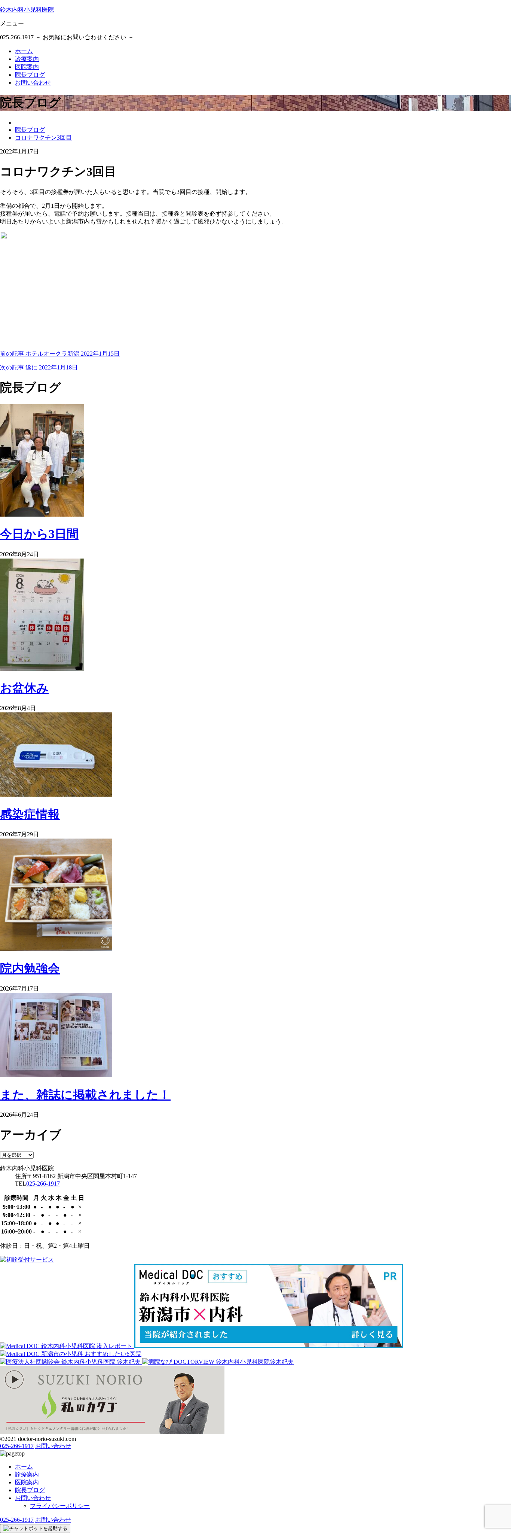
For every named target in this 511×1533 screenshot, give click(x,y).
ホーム (24, 51)
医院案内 (27, 67)
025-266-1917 (43, 1183)
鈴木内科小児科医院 (27, 9)
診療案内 (27, 59)
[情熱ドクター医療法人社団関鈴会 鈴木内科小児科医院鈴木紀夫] (71, 1362)
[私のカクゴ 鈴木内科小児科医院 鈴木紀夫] (112, 1432)
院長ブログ (30, 75)
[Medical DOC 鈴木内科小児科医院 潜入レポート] (67, 1346)
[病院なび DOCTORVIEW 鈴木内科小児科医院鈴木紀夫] (218, 1362)
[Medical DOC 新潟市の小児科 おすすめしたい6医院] (70, 1354)
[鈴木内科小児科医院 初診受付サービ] (27, 1259)
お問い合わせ (33, 82)
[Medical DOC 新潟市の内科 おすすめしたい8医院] (268, 1346)
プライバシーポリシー (60, 1506)
